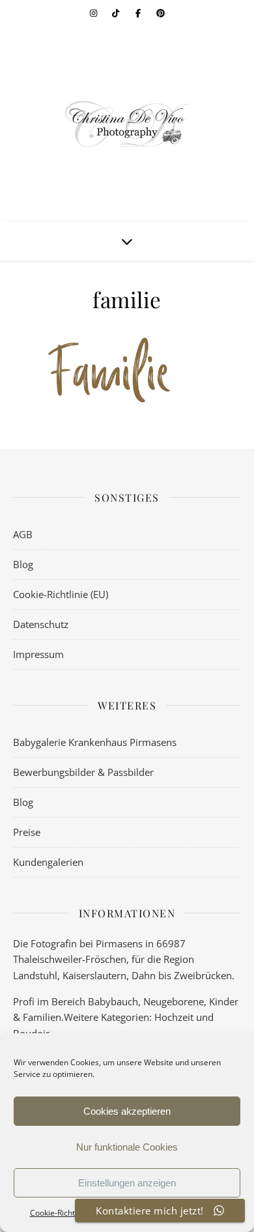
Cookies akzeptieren (127, 1111)
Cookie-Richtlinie (60, 1212)
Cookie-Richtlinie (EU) (60, 594)
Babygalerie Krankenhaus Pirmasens (94, 742)
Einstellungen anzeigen (127, 1182)
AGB (23, 534)
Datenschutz (40, 624)
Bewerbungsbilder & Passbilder (83, 772)
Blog (23, 564)
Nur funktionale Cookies (127, 1147)
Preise (26, 831)
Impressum (38, 654)
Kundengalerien (48, 861)
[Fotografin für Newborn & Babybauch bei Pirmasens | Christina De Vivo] (127, 124)
